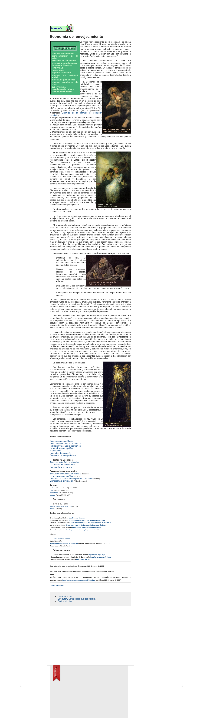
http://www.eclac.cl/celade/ (100, 557)
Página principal (65, 601)
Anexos (52, 509)
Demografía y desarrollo (61, 467)
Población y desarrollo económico (65, 446)
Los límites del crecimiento (62, 464)
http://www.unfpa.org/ (96, 555)
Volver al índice (57, 585)
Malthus (53, 488)
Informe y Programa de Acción (61, 506)
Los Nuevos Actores (77, 518)
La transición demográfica (61, 448)
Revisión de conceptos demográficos (86, 527)
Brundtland (54, 493)
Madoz (52, 495)
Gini (51, 490)
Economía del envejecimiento (63, 455)
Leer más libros (65, 596)
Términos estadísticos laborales (64, 462)
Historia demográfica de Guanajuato (64, 543)
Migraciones (55, 450)
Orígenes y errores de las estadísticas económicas (86, 525)
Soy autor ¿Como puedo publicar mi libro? (77, 599)
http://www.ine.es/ (83, 559)
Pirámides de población (60, 453)
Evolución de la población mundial (65, 443)
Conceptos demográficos (61, 441)
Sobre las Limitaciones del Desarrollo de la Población (90, 523)
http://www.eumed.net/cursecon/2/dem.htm (78, 580)
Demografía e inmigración (61, 481)
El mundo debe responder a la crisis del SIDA (87, 520)
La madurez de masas (61, 539)
